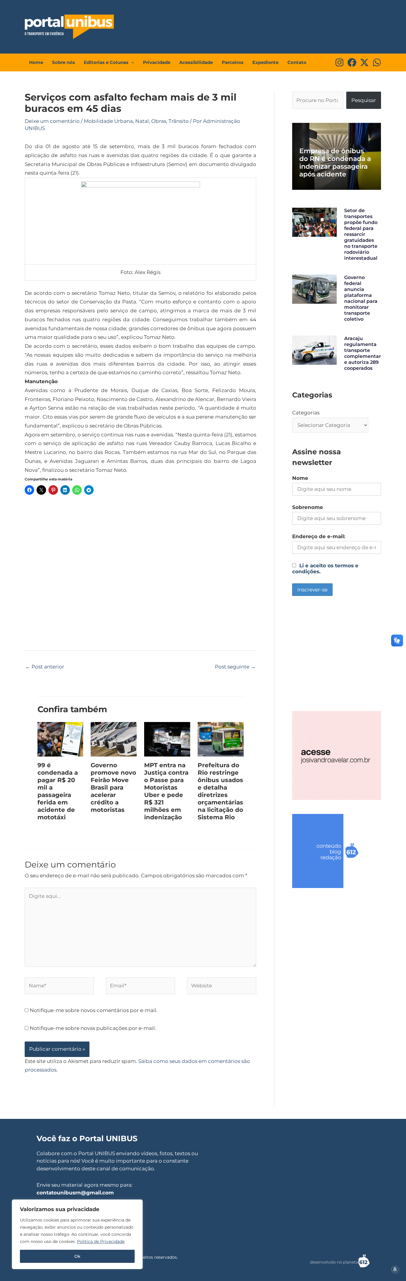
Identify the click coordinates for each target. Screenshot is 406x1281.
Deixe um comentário (52, 121)
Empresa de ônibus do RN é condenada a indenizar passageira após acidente (335, 162)
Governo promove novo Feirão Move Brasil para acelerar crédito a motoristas (113, 787)
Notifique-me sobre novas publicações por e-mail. (93, 1028)
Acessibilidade (196, 62)
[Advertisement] (270, 25)
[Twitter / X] (364, 62)
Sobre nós (63, 62)
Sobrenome (307, 507)
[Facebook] (351, 62)
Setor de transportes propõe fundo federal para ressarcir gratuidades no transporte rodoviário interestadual (360, 234)
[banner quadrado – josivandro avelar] (336, 755)
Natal (142, 121)
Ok (77, 1256)
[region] (77, 1234)
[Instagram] (339, 62)
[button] (131, 62)
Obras (158, 121)
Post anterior (44, 667)
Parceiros (232, 62)
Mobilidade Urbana (108, 121)
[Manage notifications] (395, 1269)
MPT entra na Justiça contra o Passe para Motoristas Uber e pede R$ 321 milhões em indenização (166, 791)
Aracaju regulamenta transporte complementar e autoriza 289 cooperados (362, 353)
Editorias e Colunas (106, 62)
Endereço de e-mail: (318, 536)
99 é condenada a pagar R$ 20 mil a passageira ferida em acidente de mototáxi (57, 791)
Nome (300, 478)
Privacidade (156, 62)
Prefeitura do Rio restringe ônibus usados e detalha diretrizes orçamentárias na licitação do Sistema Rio (220, 791)
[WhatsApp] (376, 62)
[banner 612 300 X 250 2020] (336, 851)
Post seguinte (235, 667)
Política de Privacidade (101, 1241)
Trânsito (179, 121)
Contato (296, 62)
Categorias (306, 413)
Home (36, 62)
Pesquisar (363, 100)
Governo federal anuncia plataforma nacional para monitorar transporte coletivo (360, 298)
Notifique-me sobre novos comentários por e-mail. (94, 1010)
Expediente (265, 62)
